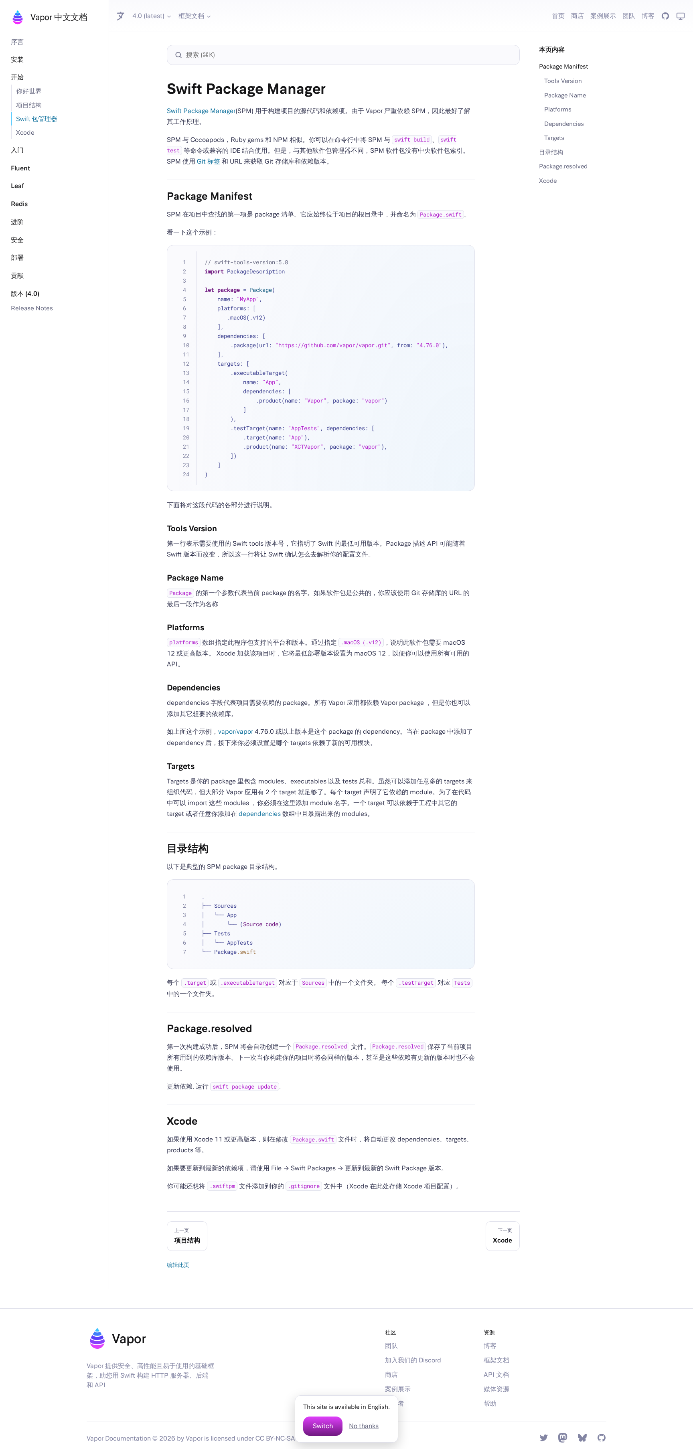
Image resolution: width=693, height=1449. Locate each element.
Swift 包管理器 (36, 118)
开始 (17, 77)
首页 (558, 16)
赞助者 (394, 1403)
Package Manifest (563, 66)
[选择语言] (121, 16)
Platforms (557, 109)
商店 (577, 16)
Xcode (25, 132)
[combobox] (347, 55)
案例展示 (603, 16)
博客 (648, 16)
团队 (628, 16)
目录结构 (551, 152)
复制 (463, 256)
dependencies (260, 814)
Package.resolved (563, 166)
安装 (17, 59)
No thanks (364, 1426)
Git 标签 (208, 161)
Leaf (17, 186)
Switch (323, 1426)
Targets (554, 137)
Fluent (20, 168)
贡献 (17, 275)
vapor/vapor (235, 731)
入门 (17, 150)
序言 (17, 41)
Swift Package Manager (201, 111)
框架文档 (191, 16)
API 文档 (496, 1374)
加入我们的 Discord (413, 1360)
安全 (17, 240)
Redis (19, 204)
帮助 (490, 1403)
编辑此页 (178, 1264)
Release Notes (32, 308)
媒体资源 (496, 1389)
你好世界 (29, 91)
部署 (17, 257)
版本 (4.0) (25, 293)
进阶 (17, 222)
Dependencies (564, 123)
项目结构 (29, 105)
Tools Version (563, 80)
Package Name (565, 95)
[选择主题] (680, 16)
